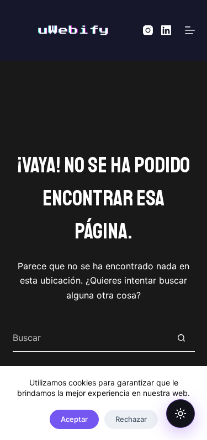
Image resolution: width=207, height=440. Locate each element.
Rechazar (131, 419)
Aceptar (74, 419)
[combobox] (90, 337)
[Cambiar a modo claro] (180, 413)
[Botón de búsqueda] (181, 337)
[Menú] (190, 30)
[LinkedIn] (166, 30)
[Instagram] (148, 30)
